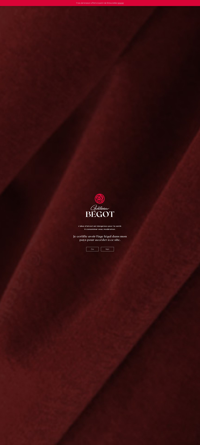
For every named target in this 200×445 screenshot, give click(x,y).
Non (107, 249)
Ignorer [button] (121, 3)
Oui (92, 249)
